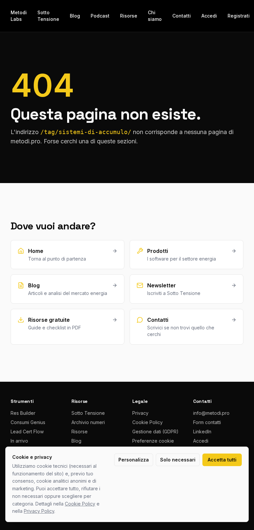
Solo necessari (177, 459)
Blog (75, 16)
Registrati (239, 16)
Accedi (209, 16)
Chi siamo (155, 16)
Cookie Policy (147, 422)
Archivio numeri (88, 422)
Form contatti (207, 422)
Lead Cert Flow (27, 431)
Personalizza (133, 459)
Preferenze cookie (153, 441)
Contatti (181, 16)
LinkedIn (202, 431)
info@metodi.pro (211, 413)
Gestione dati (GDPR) (155, 431)
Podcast (100, 16)
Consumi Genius (28, 422)
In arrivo (19, 441)
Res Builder (23, 413)
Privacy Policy (39, 511)
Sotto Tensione (48, 16)
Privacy (140, 413)
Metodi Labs (19, 16)
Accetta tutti (222, 459)
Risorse (128, 16)
